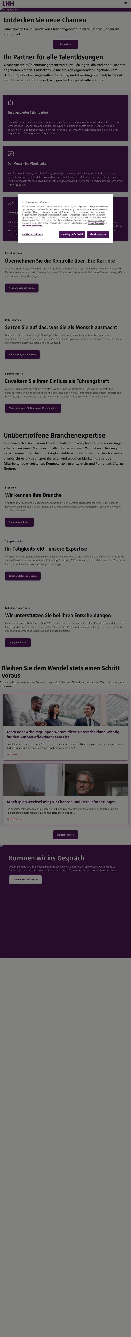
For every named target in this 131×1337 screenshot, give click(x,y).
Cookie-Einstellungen (32, 234)
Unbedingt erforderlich (72, 234)
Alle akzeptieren (98, 234)
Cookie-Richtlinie (95, 223)
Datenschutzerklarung (32, 226)
